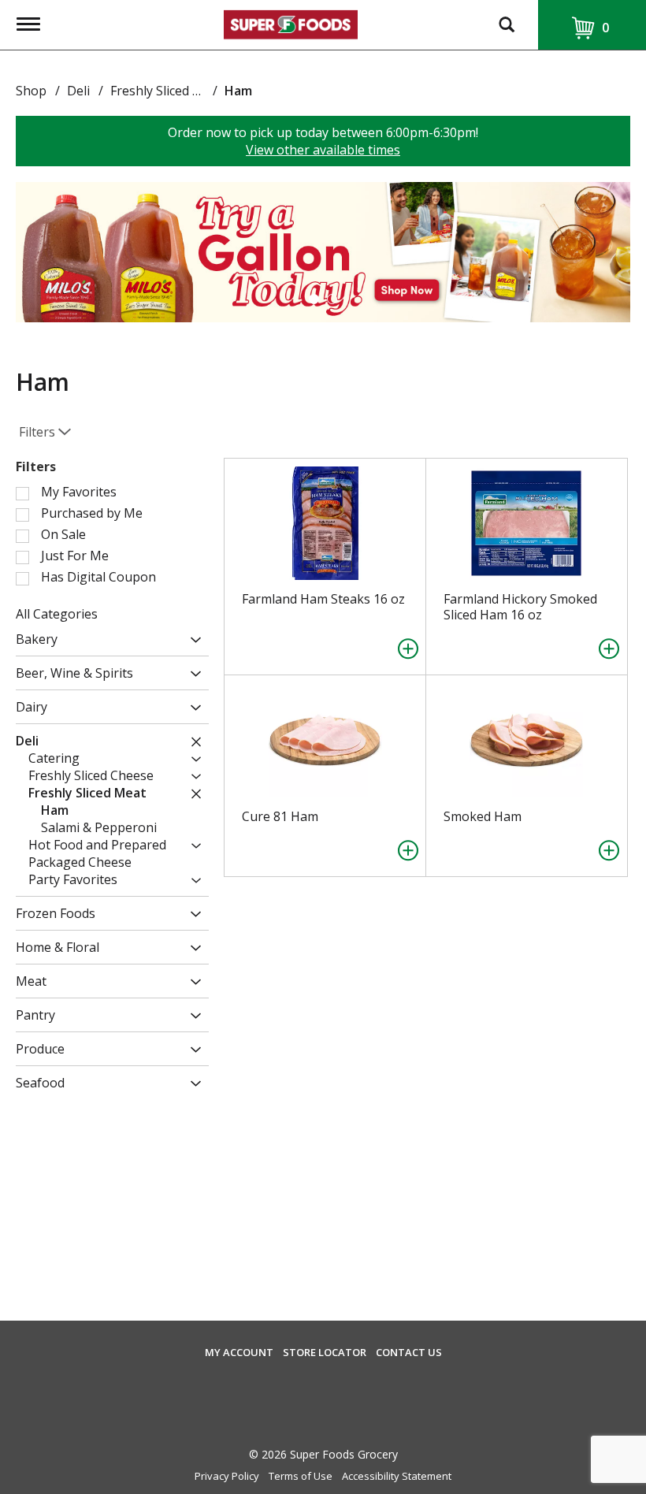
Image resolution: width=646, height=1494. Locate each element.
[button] (323, 250)
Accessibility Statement (396, 1476)
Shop (31, 90)
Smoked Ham (483, 816)
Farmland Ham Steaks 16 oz (323, 599)
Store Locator (324, 1352)
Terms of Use (300, 1476)
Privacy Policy (227, 1476)
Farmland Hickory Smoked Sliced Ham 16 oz (520, 606)
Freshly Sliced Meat (166, 90)
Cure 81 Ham (280, 816)
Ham (238, 90)
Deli (78, 90)
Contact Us (409, 1352)
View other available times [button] (323, 149)
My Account (239, 1352)
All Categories (57, 613)
